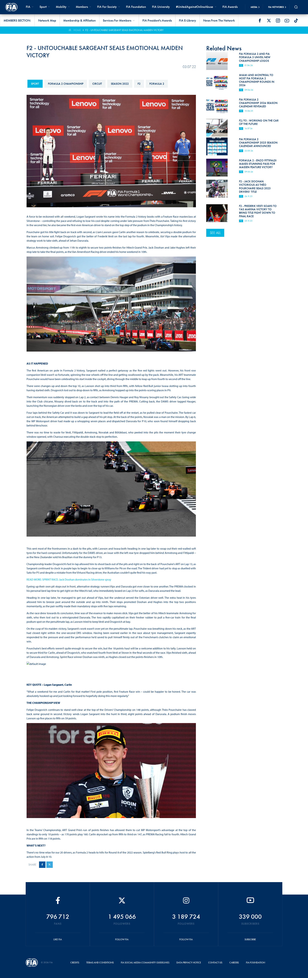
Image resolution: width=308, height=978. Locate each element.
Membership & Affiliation (79, 20)
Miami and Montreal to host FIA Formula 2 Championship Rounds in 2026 (256, 80)
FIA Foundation (136, 7)
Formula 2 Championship (65, 84)
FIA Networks (276, 7)
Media (254, 7)
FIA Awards (230, 7)
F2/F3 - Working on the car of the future (259, 122)
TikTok (296, 20)
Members (82, 7)
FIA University (161, 7)
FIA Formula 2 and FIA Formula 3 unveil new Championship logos (254, 57)
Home (77, 30)
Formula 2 (156, 84)
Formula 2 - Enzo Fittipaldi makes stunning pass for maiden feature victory (257, 164)
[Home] (11, 7)
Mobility (61, 7)
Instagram (278, 20)
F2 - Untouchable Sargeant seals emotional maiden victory (124, 30)
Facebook (259, 20)
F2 (139, 84)
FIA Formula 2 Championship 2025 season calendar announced (258, 142)
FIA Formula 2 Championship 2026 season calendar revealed (258, 103)
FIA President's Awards (157, 20)
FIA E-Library (187, 20)
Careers (234, 962)
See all (215, 232)
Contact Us (215, 962)
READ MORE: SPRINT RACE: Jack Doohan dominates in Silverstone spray (69, 579)
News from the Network (219, 20)
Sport (35, 84)
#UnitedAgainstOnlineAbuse (194, 7)
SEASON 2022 (120, 84)
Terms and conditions (100, 962)
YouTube (287, 20)
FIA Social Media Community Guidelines (145, 962)
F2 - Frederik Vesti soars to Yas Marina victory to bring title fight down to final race (258, 211)
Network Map (47, 20)
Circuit (97, 84)
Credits (74, 962)
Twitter (268, 20)
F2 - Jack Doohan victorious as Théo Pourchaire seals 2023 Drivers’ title (255, 187)
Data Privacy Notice (188, 962)
